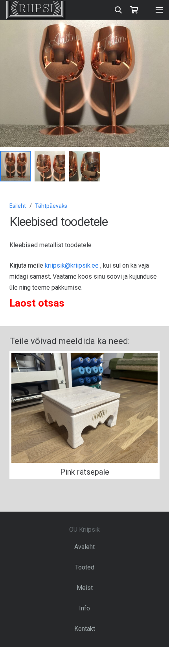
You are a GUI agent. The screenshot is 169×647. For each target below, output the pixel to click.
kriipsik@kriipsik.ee (72, 265)
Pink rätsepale (84, 472)
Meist (85, 588)
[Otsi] (119, 10)
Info (84, 608)
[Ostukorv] (134, 10)
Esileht (17, 206)
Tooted (84, 567)
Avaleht (84, 547)
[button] (156, 32)
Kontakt (84, 628)
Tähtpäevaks (51, 206)
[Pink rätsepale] (84, 408)
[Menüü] (159, 10)
